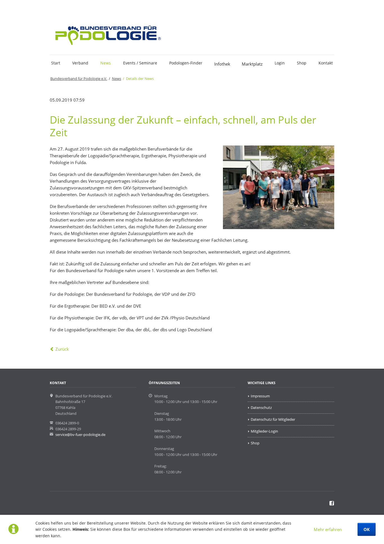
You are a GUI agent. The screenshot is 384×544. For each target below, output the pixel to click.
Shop (301, 63)
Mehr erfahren (328, 529)
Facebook (65, 7)
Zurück (62, 349)
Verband (80, 63)
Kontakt (326, 63)
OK (366, 529)
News (105, 63)
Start (55, 63)
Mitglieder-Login (264, 431)
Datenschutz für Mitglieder (273, 419)
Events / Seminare (140, 63)
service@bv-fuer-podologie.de (80, 434)
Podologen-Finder (185, 63)
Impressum (260, 396)
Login (280, 63)
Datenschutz (261, 407)
